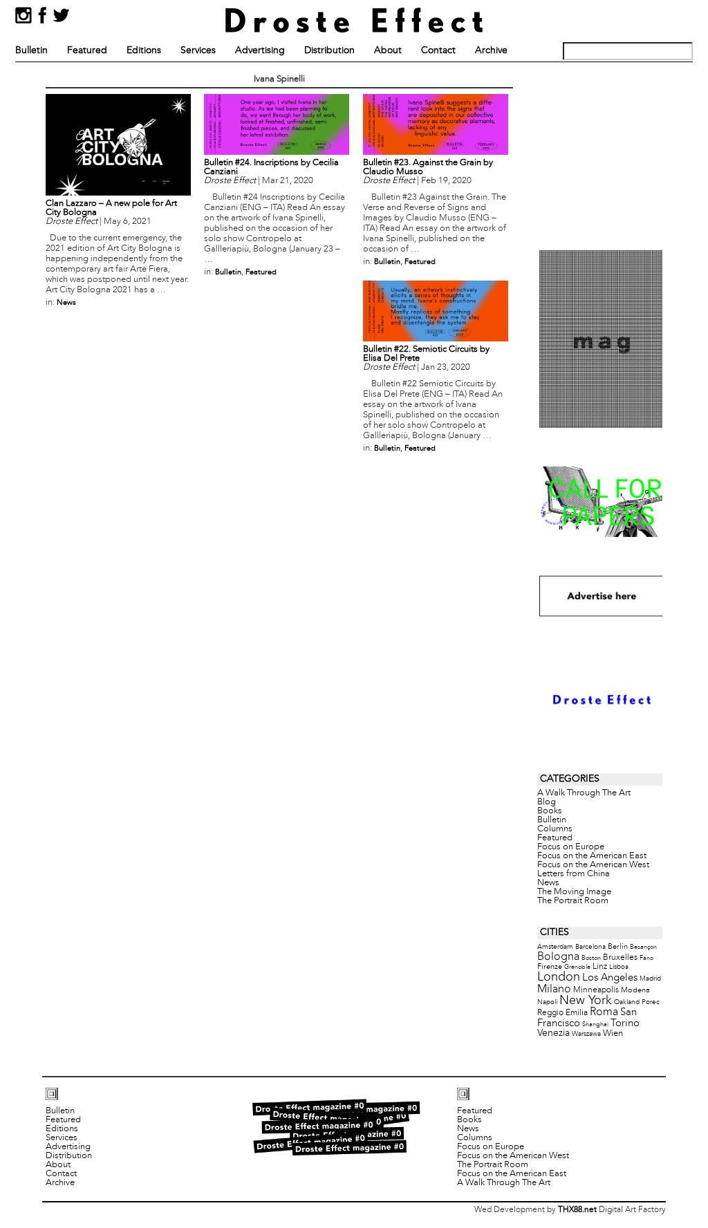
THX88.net (577, 1210)
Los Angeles (609, 977)
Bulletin (31, 51)
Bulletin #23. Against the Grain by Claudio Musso (428, 167)
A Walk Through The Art (584, 793)
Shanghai (595, 1024)
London (558, 977)
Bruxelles (620, 957)
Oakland (627, 1002)
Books (549, 811)
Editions (144, 51)
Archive (491, 51)
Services (198, 51)
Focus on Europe (570, 847)
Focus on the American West (593, 865)
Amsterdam (555, 947)
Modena (635, 990)
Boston (591, 958)
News (66, 303)
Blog (546, 802)
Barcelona (590, 947)
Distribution (329, 51)
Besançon (643, 947)
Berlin (618, 947)
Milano (554, 989)
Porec (651, 1002)
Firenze (549, 967)
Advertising (260, 51)
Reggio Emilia (562, 1013)
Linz (600, 967)
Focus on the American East (591, 856)
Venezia (553, 1033)
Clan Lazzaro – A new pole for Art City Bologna (111, 208)
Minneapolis (596, 989)
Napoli (547, 1002)
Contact (438, 51)
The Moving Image (574, 892)
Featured (87, 51)
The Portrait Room (572, 901)
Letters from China (573, 874)
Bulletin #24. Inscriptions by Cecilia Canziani (271, 167)
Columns (554, 829)
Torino (625, 1023)
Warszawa (586, 1034)
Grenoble (577, 967)
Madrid (650, 979)
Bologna (558, 957)
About (388, 51)
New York (585, 1001)
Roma (604, 1012)
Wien (613, 1033)
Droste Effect (71, 222)
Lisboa (618, 967)
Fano (646, 958)
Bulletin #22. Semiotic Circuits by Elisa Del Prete (426, 354)
